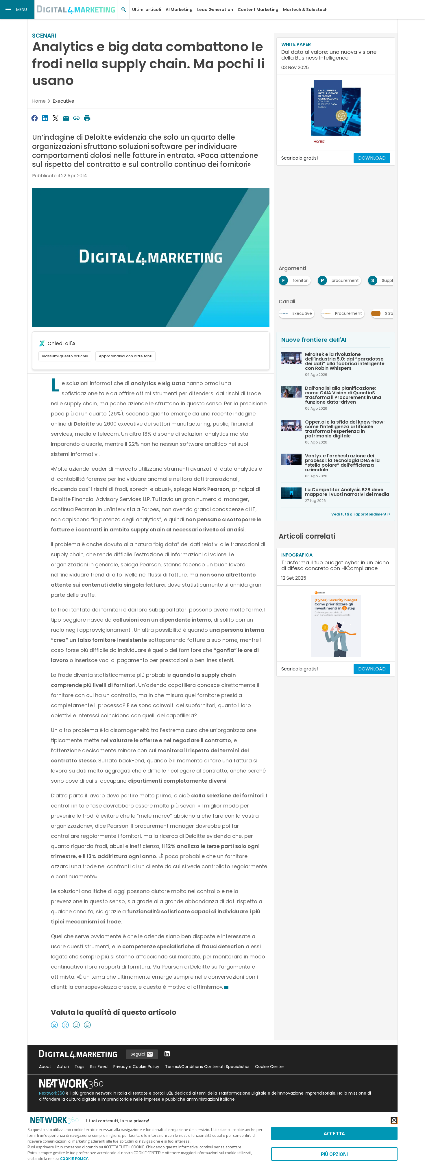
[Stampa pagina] (87, 118)
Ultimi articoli (146, 9)
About (45, 1066)
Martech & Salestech (305, 9)
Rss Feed (99, 1066)
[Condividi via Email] (66, 118)
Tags (79, 1066)
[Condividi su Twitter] (55, 118)
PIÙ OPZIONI (334, 1154)
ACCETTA (334, 1133)
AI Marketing (179, 9)
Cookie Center (269, 1066)
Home (39, 101)
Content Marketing (258, 9)
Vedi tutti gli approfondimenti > (360, 514)
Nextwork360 (52, 1093)
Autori (63, 1066)
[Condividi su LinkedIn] (44, 118)
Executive (63, 101)
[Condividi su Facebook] (34, 118)
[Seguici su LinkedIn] (167, 1054)
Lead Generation (215, 9)
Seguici (138, 1054)
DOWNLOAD (372, 158)
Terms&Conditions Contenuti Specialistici (207, 1066)
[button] (17, 9)
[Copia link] (76, 118)
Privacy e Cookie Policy (136, 1066)
